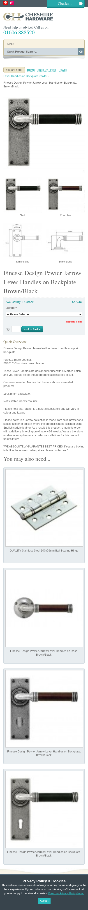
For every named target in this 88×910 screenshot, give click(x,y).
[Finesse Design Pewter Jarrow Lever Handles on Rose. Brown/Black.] (44, 608)
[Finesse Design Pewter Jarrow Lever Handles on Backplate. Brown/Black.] (44, 709)
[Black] (44, 94)
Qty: (8, 329)
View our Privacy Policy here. (66, 893)
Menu (10, 44)
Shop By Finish (46, 69)
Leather (11, 307)
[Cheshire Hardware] (44, 16)
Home (31, 69)
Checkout (65, 3)
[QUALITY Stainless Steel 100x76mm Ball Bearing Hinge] (44, 508)
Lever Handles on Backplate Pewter (25, 76)
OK (81, 51)
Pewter (63, 69)
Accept (44, 900)
